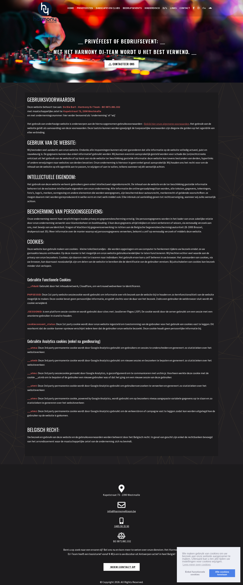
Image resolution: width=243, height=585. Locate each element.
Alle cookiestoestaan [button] (222, 573)
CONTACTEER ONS (123, 64)
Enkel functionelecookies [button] (195, 573)
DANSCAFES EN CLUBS (108, 8)
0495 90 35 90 (121, 526)
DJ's (165, 8)
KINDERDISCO (152, 8)
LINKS (173, 8)
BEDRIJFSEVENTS (132, 8)
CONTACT (185, 8)
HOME (70, 8)
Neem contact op (123, 566)
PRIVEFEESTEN (85, 8)
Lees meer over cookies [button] (197, 564)
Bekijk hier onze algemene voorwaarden (166, 123)
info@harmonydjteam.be (121, 511)
